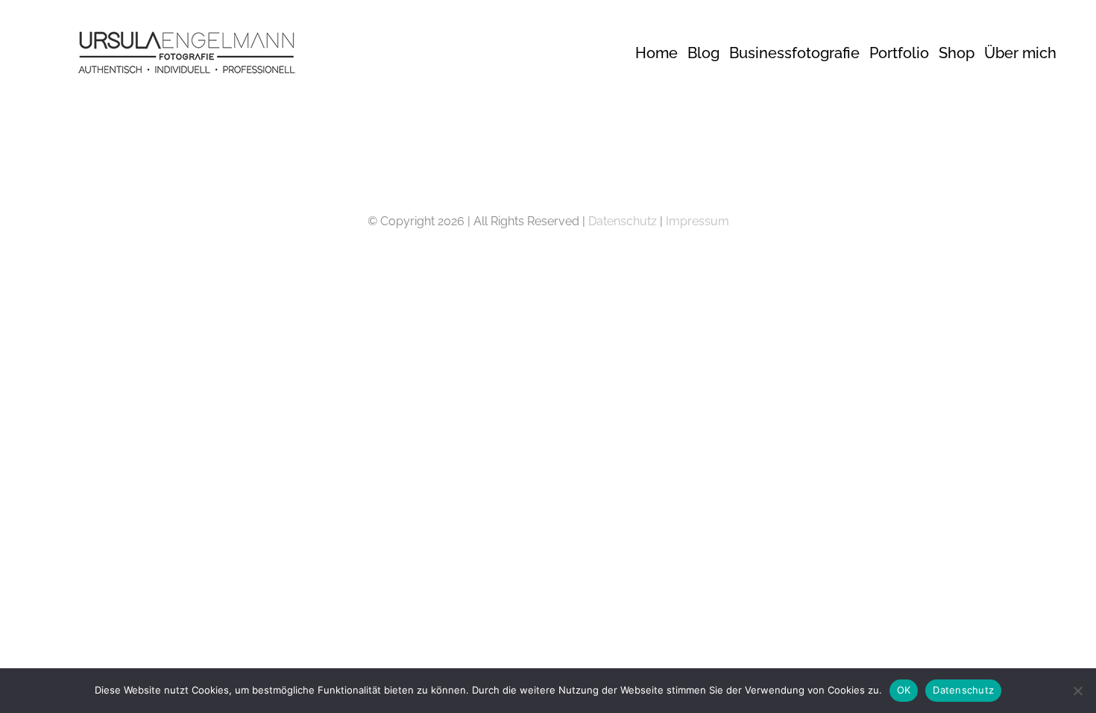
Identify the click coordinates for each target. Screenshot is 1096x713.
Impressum (697, 221)
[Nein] (1077, 690)
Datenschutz (622, 221)
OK (904, 690)
